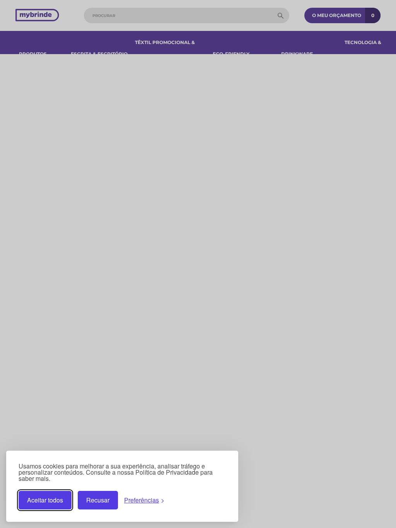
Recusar (97, 500)
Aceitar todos (45, 500)
